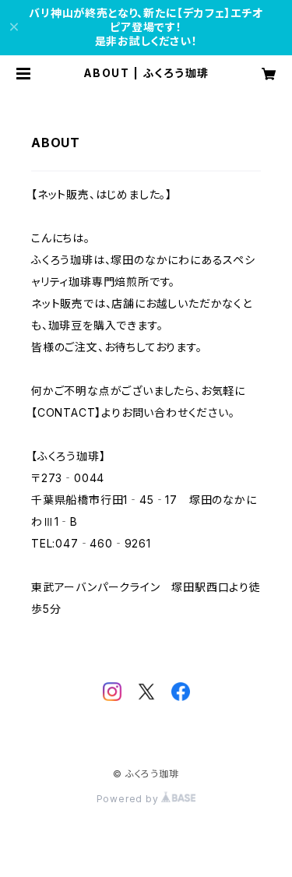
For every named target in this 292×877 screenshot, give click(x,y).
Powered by (129, 799)
